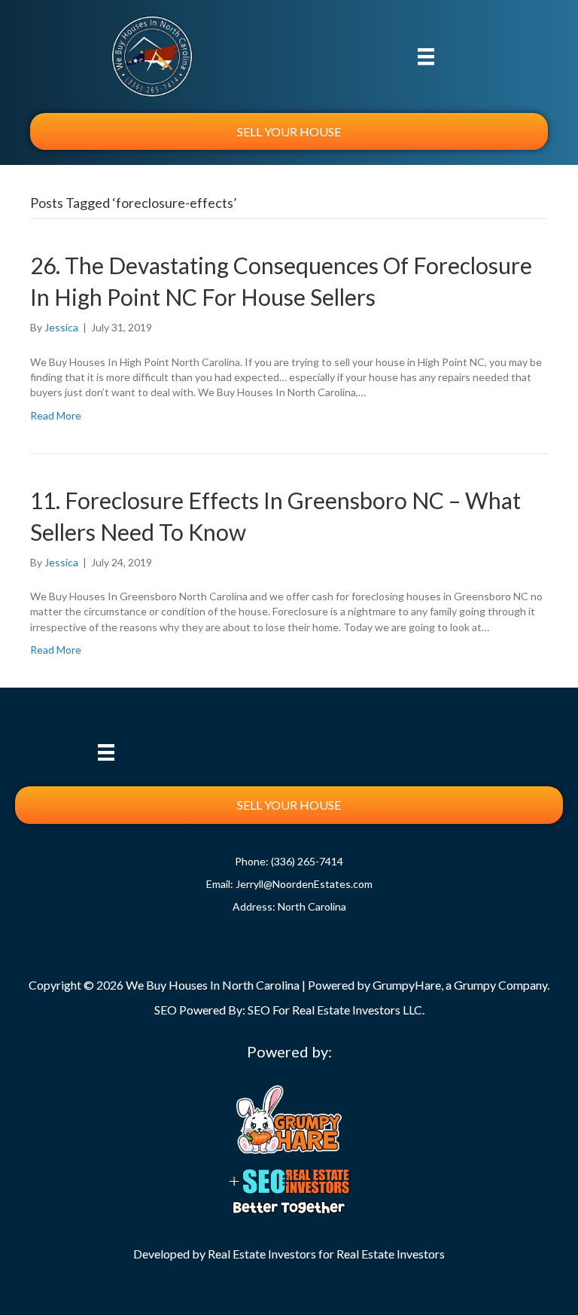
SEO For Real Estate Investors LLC (335, 1009)
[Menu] (426, 56)
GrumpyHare (407, 985)
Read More (55, 415)
